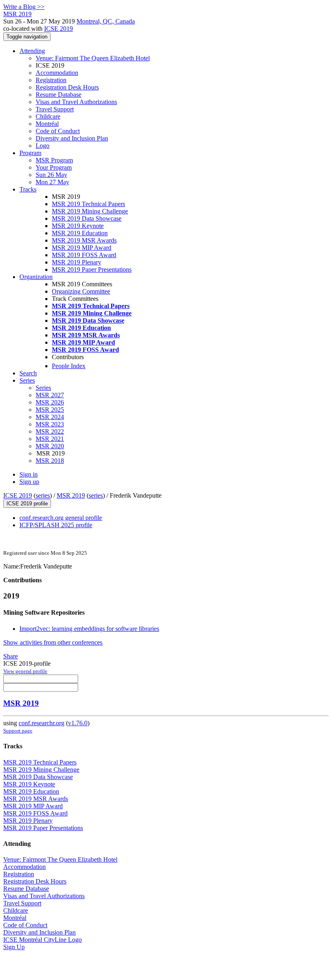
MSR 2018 (50, 460)
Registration (51, 80)
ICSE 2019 (58, 28)
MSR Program (54, 160)
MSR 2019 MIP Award (81, 247)
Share (10, 656)
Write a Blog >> (24, 6)
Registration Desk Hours (67, 87)
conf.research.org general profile (60, 517)
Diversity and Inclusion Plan (72, 138)
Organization (36, 276)
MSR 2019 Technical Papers (88, 203)
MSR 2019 (71, 495)
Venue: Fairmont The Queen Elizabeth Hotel (93, 58)
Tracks (27, 189)
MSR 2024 (50, 416)
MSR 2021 (50, 438)
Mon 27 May (52, 182)
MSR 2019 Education (80, 233)
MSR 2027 (50, 395)
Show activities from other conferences (52, 642)
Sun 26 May (51, 174)
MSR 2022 (50, 431)
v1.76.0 (77, 723)
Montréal (47, 123)
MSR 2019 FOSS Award (84, 254)
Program (30, 152)
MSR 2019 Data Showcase (86, 218)
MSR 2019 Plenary (76, 262)
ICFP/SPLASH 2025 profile (55, 525)
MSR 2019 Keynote (78, 225)
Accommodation (57, 72)
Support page (17, 731)
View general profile (25, 671)
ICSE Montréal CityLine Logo (42, 939)
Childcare (48, 116)
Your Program (54, 167)
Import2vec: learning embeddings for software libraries (89, 628)
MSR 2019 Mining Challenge (90, 211)
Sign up (29, 481)
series (43, 495)
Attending (32, 50)
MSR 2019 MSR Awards (84, 240)
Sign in (28, 474)
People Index (68, 365)
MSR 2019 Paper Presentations (92, 269)
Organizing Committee (81, 291)
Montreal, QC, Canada (106, 21)
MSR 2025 (50, 409)
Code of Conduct (58, 131)
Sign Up (14, 946)
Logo (42, 145)
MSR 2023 (50, 424)
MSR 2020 (50, 446)
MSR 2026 (50, 402)
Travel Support (55, 109)
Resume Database (58, 94)
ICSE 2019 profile (27, 503)
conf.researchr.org (41, 723)
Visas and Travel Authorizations (76, 101)
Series (43, 387)
